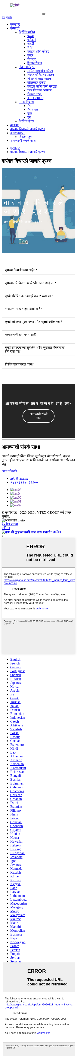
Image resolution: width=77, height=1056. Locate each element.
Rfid (30, 47)
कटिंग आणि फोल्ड (38, 51)
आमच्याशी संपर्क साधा (23, 140)
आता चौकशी (9, 471)
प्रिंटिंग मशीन (27, 32)
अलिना (6, 528)
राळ (29, 113)
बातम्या (14, 125)
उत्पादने (14, 28)
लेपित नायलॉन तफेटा (40, 71)
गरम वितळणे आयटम (39, 90)
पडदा (30, 36)
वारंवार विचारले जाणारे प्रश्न (27, 129)
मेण (29, 106)
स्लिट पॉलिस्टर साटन (40, 75)
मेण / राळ (32, 109)
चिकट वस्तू (34, 94)
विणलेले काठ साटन (39, 78)
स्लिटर (31, 59)
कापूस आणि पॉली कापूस (42, 86)
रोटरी (30, 44)
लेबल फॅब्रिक (27, 67)
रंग (29, 117)
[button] (38, 416)
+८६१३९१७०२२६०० (24, 482)
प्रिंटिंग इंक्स (26, 121)
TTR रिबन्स (26, 102)
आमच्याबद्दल (17, 133)
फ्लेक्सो (31, 40)
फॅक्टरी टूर (25, 137)
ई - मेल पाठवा (10, 524)
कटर (30, 55)
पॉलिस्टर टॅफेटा (36, 82)
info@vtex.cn (19, 478)
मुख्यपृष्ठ (15, 24)
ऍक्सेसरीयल (34, 63)
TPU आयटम (35, 98)
